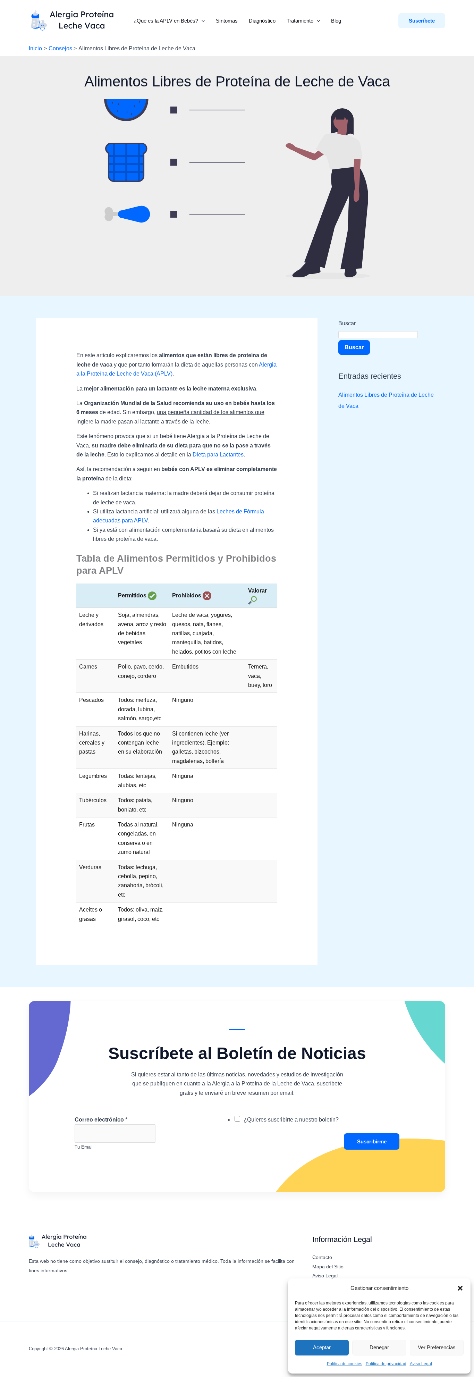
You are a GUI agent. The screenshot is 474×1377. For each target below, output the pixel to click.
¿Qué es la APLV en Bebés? (166, 21)
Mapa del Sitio (328, 1266)
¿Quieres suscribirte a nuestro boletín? (291, 1120)
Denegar (379, 1347)
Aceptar (322, 1347)
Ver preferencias (437, 1347)
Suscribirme (372, 1141)
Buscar (347, 323)
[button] (460, 1288)
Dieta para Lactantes (218, 454)
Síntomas (227, 21)
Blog (336, 21)
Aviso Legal (421, 1363)
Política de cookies (344, 1363)
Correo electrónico (101, 1120)
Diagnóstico (262, 21)
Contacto (322, 1257)
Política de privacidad (386, 1363)
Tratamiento (300, 21)
